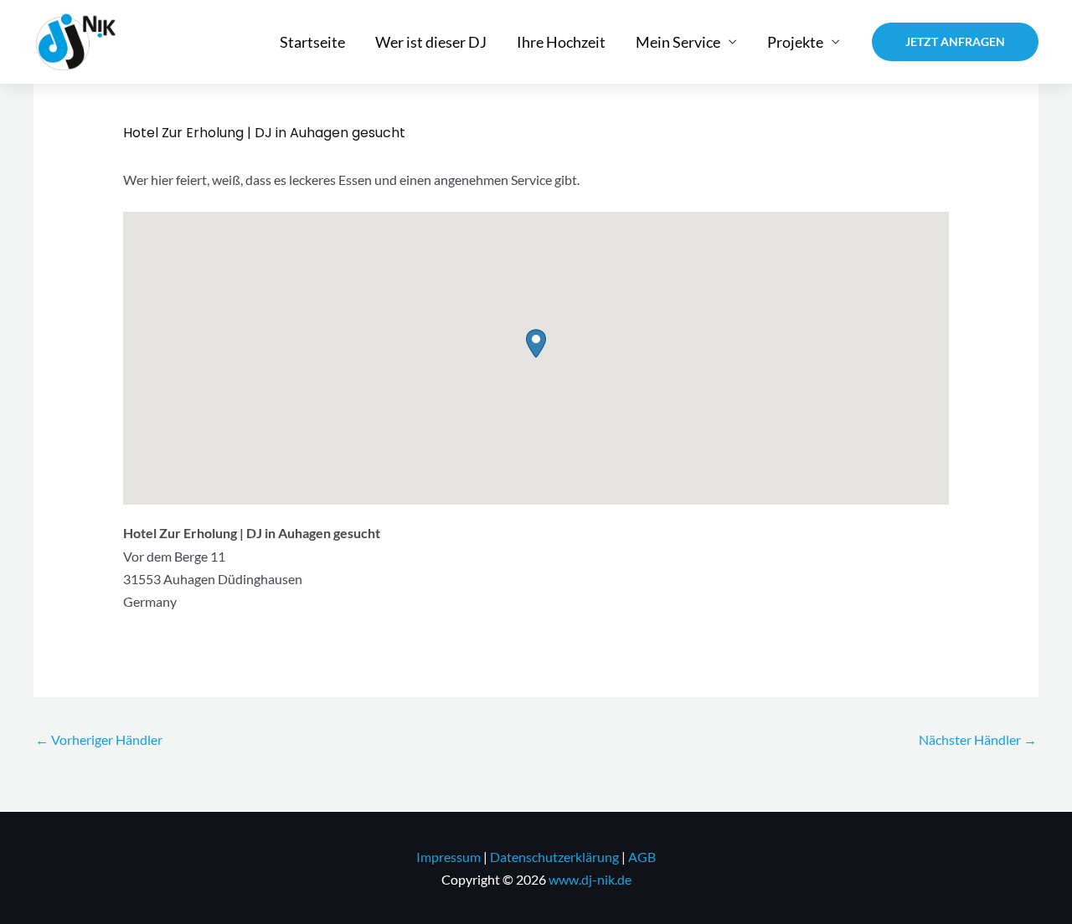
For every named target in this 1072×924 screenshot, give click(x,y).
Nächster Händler (978, 739)
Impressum (448, 857)
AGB (642, 857)
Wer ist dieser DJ (431, 42)
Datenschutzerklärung (554, 857)
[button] (955, 42)
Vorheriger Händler (98, 739)
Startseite (312, 42)
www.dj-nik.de (590, 879)
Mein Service (678, 42)
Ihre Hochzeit (561, 42)
